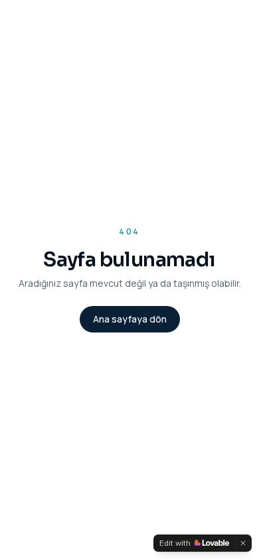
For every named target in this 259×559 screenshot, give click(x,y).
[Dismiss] (243, 543)
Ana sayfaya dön (130, 319)
